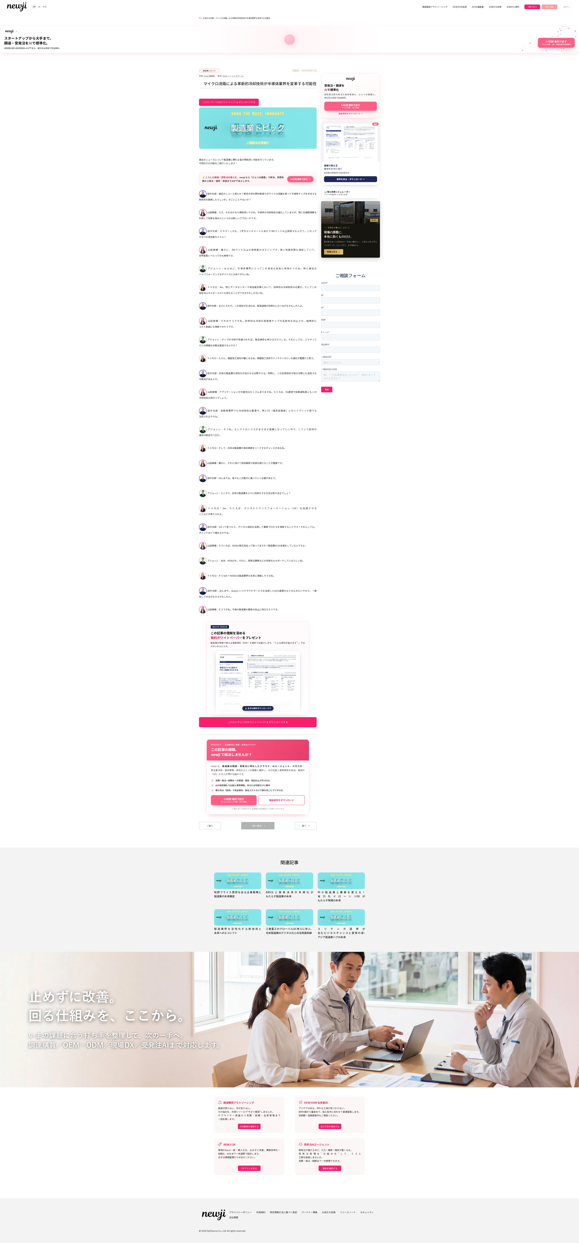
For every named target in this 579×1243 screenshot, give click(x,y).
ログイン (567, 7)
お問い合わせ (532, 7)
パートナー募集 (309, 1212)
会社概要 (233, 1217)
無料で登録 (549, 7)
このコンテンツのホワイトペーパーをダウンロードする (228, 102)
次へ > (306, 825)
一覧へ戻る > (257, 825)
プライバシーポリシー (240, 1212)
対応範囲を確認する (249, 1126)
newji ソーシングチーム (233, 75)
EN (39, 7)
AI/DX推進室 (478, 6)
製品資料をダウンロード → (351, 114)
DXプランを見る (249, 1168)
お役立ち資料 (513, 6)
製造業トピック (209, 70)
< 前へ (210, 825)
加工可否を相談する (329, 1126)
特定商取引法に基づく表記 (283, 1212)
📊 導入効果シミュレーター (337, 193)
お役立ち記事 (495, 6)
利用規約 (260, 1212)
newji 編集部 (209, 75)
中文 (45, 7)
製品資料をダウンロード (281, 800)
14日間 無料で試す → (300, 179)
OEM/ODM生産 (460, 6)
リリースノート (348, 1212)
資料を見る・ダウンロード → (351, 179)
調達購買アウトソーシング (435, 6)
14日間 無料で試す (234, 800)
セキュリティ (367, 1212)
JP (34, 7)
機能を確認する (330, 1168)
